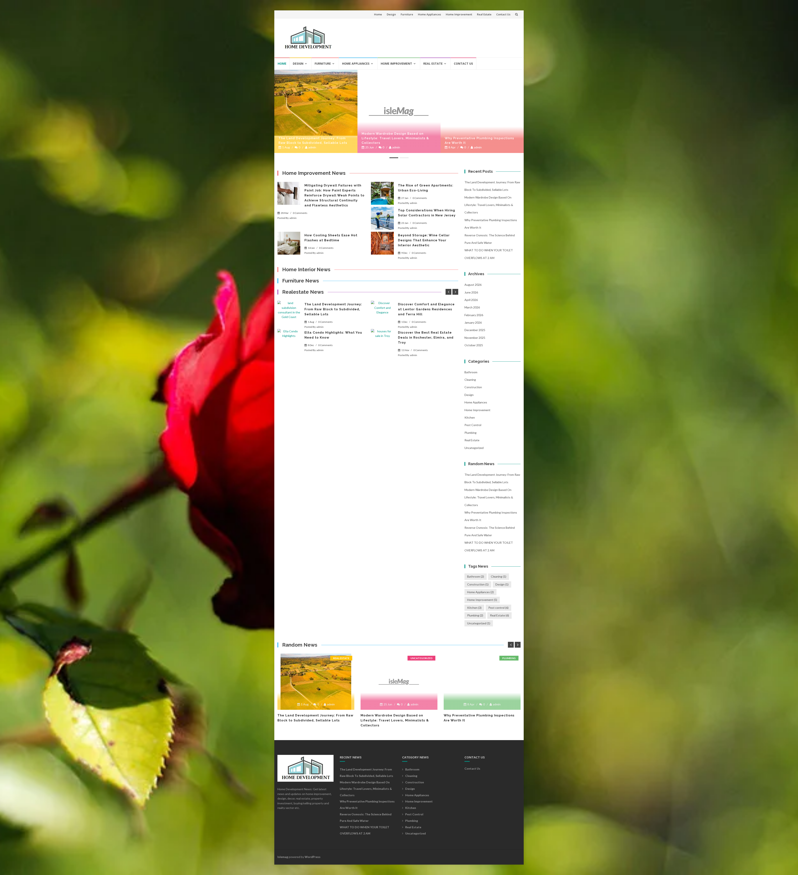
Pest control (472, 425)
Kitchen (469, 417)
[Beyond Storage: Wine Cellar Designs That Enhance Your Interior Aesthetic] (382, 243)
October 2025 (473, 345)
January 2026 (473, 322)
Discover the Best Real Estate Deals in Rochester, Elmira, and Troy (425, 337)
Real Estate (484, 14)
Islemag (282, 857)
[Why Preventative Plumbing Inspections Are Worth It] (399, 71)
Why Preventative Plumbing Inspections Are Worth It (396, 140)
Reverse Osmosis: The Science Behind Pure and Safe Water (478, 140)
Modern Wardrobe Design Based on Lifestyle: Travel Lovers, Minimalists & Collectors (312, 138)
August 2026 (473, 284)
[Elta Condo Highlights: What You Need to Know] (288, 340)
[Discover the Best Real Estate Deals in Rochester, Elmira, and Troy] (382, 340)
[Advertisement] (441, 36)
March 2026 (472, 307)
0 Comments (300, 212)
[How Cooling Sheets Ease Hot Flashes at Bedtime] (288, 243)
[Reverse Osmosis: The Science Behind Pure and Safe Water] (482, 71)
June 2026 (471, 292)
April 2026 (471, 300)
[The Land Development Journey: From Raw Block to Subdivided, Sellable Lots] (288, 312)
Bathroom (470, 372)
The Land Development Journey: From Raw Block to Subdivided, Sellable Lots (333, 309)
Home (378, 14)
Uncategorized (474, 448)
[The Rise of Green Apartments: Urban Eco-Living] (382, 193)
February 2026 (473, 315)
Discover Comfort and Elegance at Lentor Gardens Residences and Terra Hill (426, 309)
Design (391, 14)
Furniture (407, 14)
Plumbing (470, 432)
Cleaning (470, 379)
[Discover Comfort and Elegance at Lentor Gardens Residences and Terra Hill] (382, 312)
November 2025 (474, 337)
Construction (473, 387)
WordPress (312, 857)
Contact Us (503, 14)
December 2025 (474, 330)
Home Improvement (459, 14)
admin (313, 147)
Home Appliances (429, 14)
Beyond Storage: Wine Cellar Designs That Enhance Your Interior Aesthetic (424, 240)
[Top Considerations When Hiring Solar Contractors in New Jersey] (382, 218)
